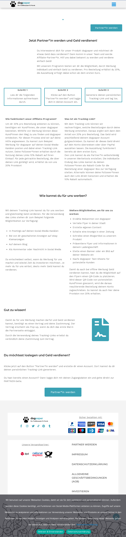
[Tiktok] (38, 426)
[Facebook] (21, 426)
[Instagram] (27, 426)
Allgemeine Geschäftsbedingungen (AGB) (89, 478)
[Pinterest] (43, 426)
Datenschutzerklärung (90, 464)
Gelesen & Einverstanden (50, 531)
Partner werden (84, 444)
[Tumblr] (49, 426)
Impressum (80, 454)
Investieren (80, 491)
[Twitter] (33, 426)
